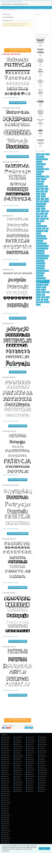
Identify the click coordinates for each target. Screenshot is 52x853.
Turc (37, 302)
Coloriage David (6, 746)
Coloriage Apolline (6, 819)
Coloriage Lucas (6, 780)
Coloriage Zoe (17, 767)
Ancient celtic (39, 161)
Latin (47, 218)
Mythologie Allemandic (40, 235)
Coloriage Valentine (43, 744)
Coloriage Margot (18, 789)
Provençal (43, 289)
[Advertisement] (17, 37)
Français (38, 198)
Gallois (37, 201)
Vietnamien (47, 302)
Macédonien (38, 228)
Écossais (38, 304)
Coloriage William (42, 737)
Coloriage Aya (5, 785)
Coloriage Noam (6, 823)
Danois (46, 191)
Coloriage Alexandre (7, 750)
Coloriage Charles (6, 793)
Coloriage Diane (6, 836)
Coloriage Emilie (30, 750)
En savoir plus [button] (5, 850)
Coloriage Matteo (42, 774)
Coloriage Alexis (18, 765)
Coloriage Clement (30, 748)
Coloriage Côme (6, 828)
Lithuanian (38, 223)
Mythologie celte (39, 240)
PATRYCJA (6, 14)
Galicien (46, 198)
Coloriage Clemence (31, 752)
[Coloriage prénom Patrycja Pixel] (17, 346)
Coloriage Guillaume (43, 772)
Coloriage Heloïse (42, 782)
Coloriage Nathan (18, 748)
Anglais (47, 169)
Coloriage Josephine (19, 755)
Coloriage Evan (6, 827)
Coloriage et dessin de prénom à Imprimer (11, 1)
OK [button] (44, 848)
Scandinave (38, 294)
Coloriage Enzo (18, 780)
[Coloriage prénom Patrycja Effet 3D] (17, 562)
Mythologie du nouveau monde (42, 245)
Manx (44, 228)
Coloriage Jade (6, 767)
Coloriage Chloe (30, 746)
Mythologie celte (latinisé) (41, 243)
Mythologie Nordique (40, 265)
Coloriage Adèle (6, 757)
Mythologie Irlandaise (40, 263)
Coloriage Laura (6, 821)
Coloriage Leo (5, 776)
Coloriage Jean (6, 832)
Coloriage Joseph (6, 815)
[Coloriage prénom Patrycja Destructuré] (17, 508)
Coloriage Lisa (42, 757)
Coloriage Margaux (31, 740)
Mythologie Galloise (40, 250)
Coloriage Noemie (6, 842)
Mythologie (38, 233)
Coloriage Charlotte (18, 746)
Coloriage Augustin (43, 738)
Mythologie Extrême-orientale (42, 248)
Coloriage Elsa (30, 767)
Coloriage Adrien (6, 806)
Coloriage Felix (42, 787)
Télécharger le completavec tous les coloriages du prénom (17, 50)
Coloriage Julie (30, 744)
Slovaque (38, 297)
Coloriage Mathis (42, 761)
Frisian (42, 198)
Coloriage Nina (30, 783)
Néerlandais (38, 287)
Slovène (43, 297)
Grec (41, 201)
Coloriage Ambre (42, 785)
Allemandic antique (40, 156)
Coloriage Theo (6, 753)
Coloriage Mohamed (19, 737)
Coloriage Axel (30, 753)
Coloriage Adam (6, 789)
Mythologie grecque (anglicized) (42, 255)
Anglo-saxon (38, 174)
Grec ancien (46, 201)
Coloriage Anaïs (6, 770)
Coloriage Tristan (18, 787)
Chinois (46, 188)
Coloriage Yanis (42, 746)
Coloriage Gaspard (18, 783)
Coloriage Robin (6, 817)
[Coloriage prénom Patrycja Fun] (17, 239)
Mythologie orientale (40, 268)
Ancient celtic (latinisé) (40, 164)
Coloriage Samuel (30, 759)
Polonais (6, 20)
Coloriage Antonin (18, 791)
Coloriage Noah (18, 742)
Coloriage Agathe (6, 795)
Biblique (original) (39, 183)
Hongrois (38, 211)
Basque (37, 181)
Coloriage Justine (30, 737)
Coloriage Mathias (6, 813)
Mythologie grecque (40, 253)
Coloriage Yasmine (18, 768)
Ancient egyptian (39, 166)
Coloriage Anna (6, 768)
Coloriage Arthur (30, 787)
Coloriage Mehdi (6, 834)
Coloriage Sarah (6, 740)
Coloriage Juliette (18, 761)
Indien (47, 211)
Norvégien (46, 284)
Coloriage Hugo (18, 763)
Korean (37, 218)
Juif (42, 216)
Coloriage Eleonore (31, 776)
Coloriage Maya (6, 744)
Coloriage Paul (18, 772)
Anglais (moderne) (40, 171)
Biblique (42, 181)
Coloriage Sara (6, 812)
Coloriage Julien (30, 782)
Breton (46, 186)
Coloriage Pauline (30, 738)
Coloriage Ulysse (42, 778)
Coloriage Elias (18, 759)
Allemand (47, 154)
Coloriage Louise (6, 761)
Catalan (42, 188)
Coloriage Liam (42, 748)
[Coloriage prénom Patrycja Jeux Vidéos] (17, 185)
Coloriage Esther (6, 742)
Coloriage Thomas (43, 750)
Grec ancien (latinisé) (40, 206)
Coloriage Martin (42, 780)
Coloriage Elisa (6, 748)
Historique (43, 208)
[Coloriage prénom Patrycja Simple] (17, 616)
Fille (11, 20)
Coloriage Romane (6, 755)
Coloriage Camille (6, 738)
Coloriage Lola (30, 755)
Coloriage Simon (30, 780)
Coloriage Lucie (6, 765)
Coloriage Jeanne (42, 765)
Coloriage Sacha (30, 742)
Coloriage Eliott (30, 791)
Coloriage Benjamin (43, 770)
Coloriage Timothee (43, 752)
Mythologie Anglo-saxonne (41, 238)
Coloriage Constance (7, 830)
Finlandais (43, 196)
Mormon (46, 231)
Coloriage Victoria (6, 774)
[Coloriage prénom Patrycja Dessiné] (17, 454)
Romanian (38, 292)
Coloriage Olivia (6, 840)
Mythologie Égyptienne (40, 278)
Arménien (38, 178)
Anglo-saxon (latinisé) (40, 176)
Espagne (38, 193)
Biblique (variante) (39, 186)
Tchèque (38, 299)
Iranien (37, 213)
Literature (42, 221)
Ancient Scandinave (40, 169)
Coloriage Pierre (6, 800)
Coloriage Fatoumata (7, 802)
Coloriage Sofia (6, 804)
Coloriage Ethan (6, 778)
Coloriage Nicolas (18, 774)
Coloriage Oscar (6, 797)
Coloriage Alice (6, 783)
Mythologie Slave (39, 275)
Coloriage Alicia (42, 783)
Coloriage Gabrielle (6, 791)
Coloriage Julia (18, 752)
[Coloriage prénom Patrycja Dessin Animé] (17, 131)
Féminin (31, 727)
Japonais (38, 216)
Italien (46, 213)
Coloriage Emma (6, 787)
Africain (37, 154)
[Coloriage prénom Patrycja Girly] (17, 292)
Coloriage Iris (42, 791)
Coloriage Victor (18, 785)
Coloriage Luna (42, 767)
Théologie (46, 299)
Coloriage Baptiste (43, 755)
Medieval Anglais (39, 231)
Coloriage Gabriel (6, 782)
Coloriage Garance (30, 768)
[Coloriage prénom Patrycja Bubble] (17, 400)
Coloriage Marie (42, 740)
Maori (47, 228)
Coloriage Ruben (18, 757)
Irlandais (42, 213)
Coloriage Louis (30, 772)
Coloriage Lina (30, 785)
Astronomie (44, 178)
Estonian (38, 196)
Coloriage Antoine (6, 759)
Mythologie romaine (40, 273)
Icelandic (43, 211)
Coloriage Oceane (18, 770)
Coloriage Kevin (6, 808)
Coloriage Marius (30, 774)
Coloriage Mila (30, 765)
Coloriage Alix (42, 759)
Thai (42, 299)
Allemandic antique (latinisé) (41, 159)
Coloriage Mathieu (18, 740)
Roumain (43, 292)
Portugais (38, 289)
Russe (48, 292)
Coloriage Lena (18, 778)
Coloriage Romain (30, 763)
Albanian (42, 154)
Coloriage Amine (18, 744)
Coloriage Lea (17, 738)
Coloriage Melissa (6, 825)
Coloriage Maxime (6, 763)
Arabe (47, 176)
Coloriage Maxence (6, 737)
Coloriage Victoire (30, 770)
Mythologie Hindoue (40, 260)
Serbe (43, 294)
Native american (39, 284)
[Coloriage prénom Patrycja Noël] (17, 77)
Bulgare (37, 188)
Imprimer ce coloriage (17, 102)
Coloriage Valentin (30, 761)
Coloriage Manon (6, 752)
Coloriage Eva (5, 772)
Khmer (45, 216)
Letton (37, 221)
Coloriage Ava (30, 778)
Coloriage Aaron (18, 776)
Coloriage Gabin (42, 742)
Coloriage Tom (42, 753)
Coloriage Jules (30, 757)
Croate (42, 191)
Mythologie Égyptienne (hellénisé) (40, 281)
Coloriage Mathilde (18, 782)
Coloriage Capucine (6, 838)
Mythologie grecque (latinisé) (42, 258)
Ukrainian (41, 302)
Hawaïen (38, 208)
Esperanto (43, 193)
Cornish (37, 191)
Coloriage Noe (30, 789)
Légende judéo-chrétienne (41, 226)
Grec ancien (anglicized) (41, 203)
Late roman (43, 218)
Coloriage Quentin (6, 798)
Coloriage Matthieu (43, 768)
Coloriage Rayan (42, 789)
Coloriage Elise (6, 810)
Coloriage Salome (42, 776)
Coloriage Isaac (18, 750)
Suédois (47, 297)
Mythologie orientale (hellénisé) (42, 270)
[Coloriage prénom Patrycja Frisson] (17, 669)
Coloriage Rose (42, 763)
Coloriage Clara (18, 753)
